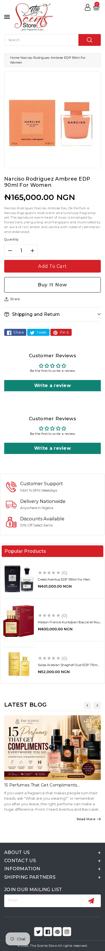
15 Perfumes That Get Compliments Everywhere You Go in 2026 (40, 787)
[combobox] (52, 40)
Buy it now (52, 284)
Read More (86, 819)
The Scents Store (43, 946)
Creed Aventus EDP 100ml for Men (64, 579)
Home (14, 58)
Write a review (52, 385)
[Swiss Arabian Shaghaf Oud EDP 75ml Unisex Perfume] (19, 664)
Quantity (11, 239)
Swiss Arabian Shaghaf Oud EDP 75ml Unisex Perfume (67, 667)
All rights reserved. (72, 946)
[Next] (97, 705)
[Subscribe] (91, 900)
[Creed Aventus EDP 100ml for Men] (19, 578)
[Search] (89, 40)
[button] (52, 314)
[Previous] (87, 705)
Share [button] (15, 299)
